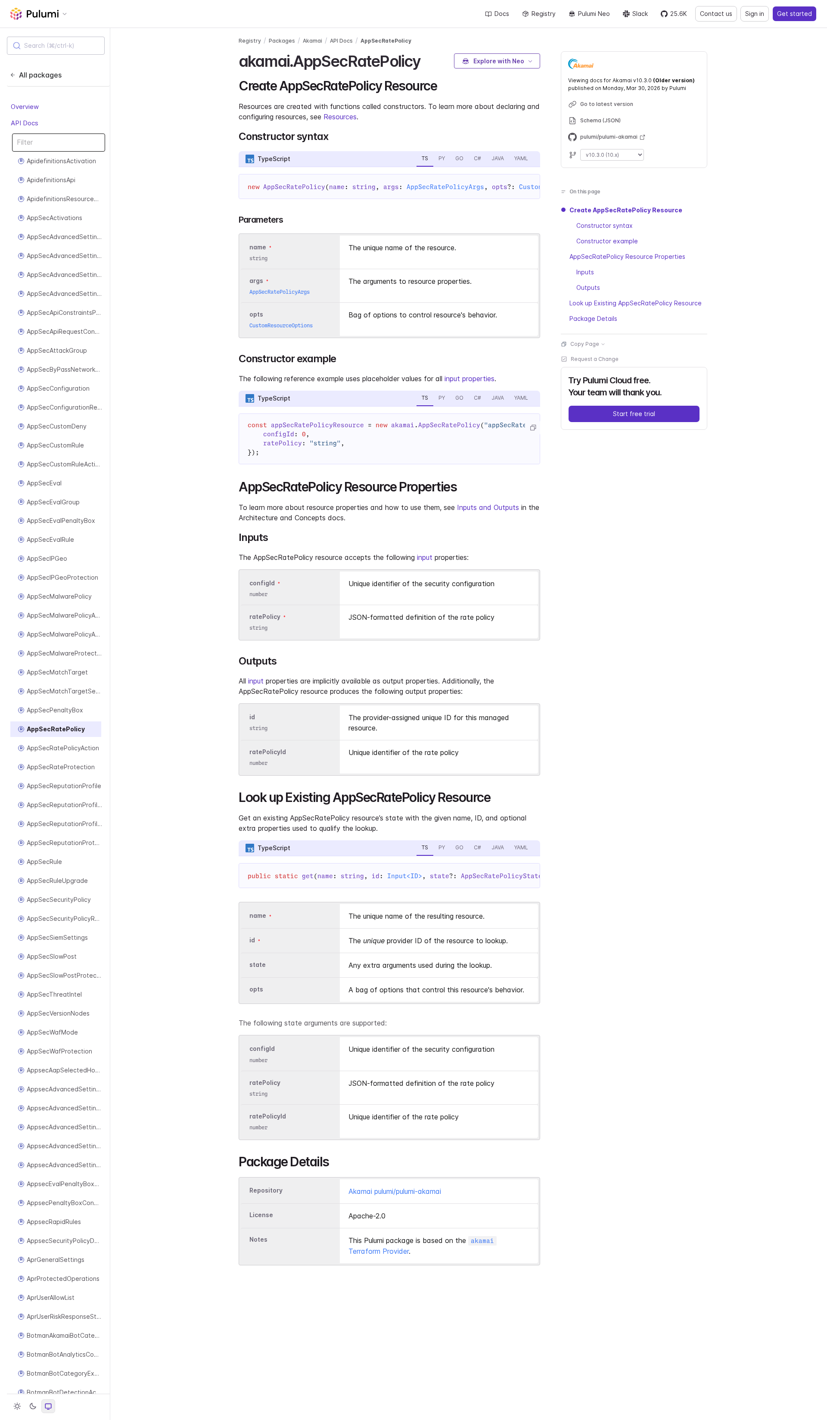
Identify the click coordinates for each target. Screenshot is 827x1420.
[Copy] (533, 427)
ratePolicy (264, 616)
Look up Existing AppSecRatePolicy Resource (635, 303)
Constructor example (607, 241)
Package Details (593, 318)
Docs (501, 13)
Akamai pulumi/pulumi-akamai (394, 1191)
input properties (469, 378)
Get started (794, 13)
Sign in (754, 13)
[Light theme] (17, 1406)
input (424, 557)
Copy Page (584, 344)
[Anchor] (428, 60)
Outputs (588, 287)
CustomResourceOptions (281, 325)
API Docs (24, 123)
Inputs (585, 272)
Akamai (312, 40)
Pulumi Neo (594, 13)
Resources (340, 116)
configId (262, 583)
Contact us (716, 13)
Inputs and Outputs (488, 507)
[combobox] (56, 46)
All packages (40, 75)
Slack (640, 13)
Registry (544, 13)
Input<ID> (404, 876)
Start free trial (634, 413)
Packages (282, 40)
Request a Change (595, 359)
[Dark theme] (33, 1406)
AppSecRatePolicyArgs (445, 186)
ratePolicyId (267, 752)
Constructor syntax (604, 225)
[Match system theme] (48, 1406)
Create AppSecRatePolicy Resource (625, 210)
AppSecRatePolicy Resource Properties (627, 256)
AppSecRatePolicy (386, 40)
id (252, 717)
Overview (25, 107)
